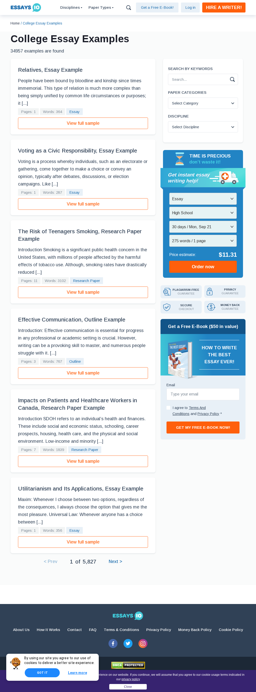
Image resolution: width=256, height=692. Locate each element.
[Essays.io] (128, 616)
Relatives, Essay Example (50, 70)
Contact (74, 630)
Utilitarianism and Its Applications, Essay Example (80, 489)
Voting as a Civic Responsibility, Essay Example (77, 151)
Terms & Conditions (121, 630)
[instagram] (143, 643)
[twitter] (128, 643)
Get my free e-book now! (203, 427)
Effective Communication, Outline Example (71, 319)
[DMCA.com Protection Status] (128, 665)
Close (128, 686)
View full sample (83, 123)
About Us (21, 630)
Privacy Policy (158, 630)
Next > (115, 561)
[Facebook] (113, 643)
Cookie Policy (231, 630)
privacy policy (131, 679)
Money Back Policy (195, 630)
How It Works (48, 630)
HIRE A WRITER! (224, 7)
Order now (203, 266)
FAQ (92, 630)
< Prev (50, 561)
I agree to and (197, 411)
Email (170, 385)
